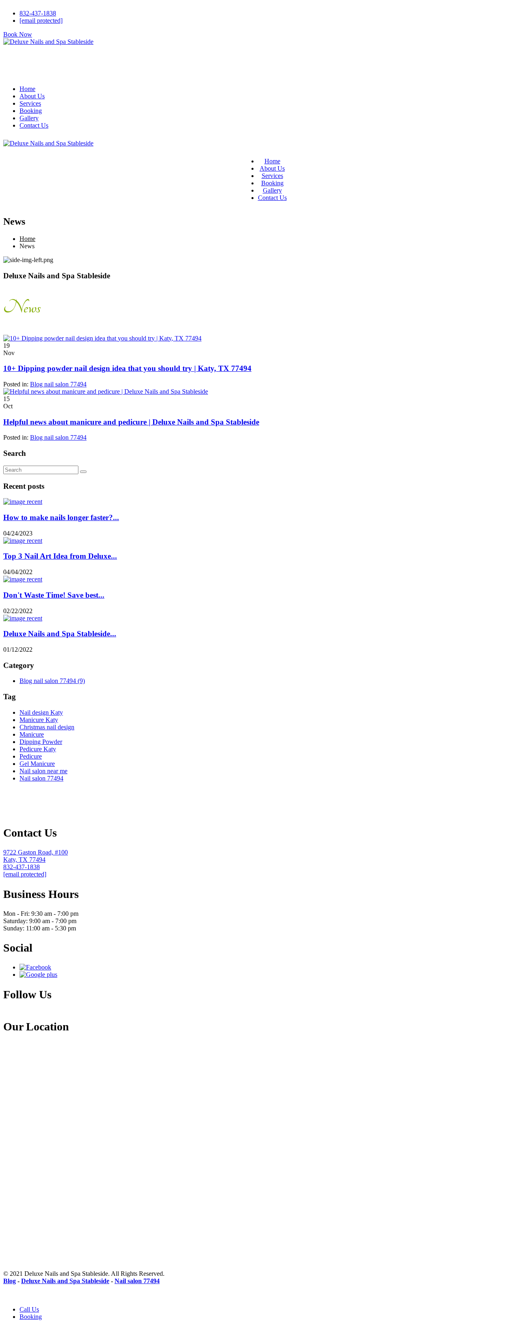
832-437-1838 (38, 13)
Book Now (17, 34)
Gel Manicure (37, 763)
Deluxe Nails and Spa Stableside (65, 1280)
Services (30, 103)
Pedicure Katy (38, 749)
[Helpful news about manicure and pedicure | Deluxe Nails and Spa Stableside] (105, 391)
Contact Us (34, 125)
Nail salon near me (43, 771)
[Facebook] (35, 967)
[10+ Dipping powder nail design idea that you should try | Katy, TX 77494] (102, 338)
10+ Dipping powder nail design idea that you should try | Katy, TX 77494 (127, 368)
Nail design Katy (41, 712)
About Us (32, 96)
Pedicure (31, 756)
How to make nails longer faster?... (61, 517)
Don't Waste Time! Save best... (53, 595)
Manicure (32, 734)
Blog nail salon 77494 (58, 384)
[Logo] (48, 58)
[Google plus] (38, 974)
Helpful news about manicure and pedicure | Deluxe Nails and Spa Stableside (131, 422)
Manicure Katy (39, 719)
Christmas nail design (47, 727)
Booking (31, 110)
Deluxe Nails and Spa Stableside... (59, 633)
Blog (9, 1280)
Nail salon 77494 (41, 778)
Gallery (29, 118)
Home (27, 88)
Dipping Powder (41, 741)
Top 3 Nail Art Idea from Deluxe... (60, 556)
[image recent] (22, 501)
